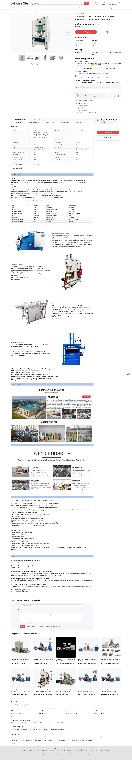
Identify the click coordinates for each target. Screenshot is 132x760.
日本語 (82, 750)
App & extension (102, 8)
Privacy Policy (89, 754)
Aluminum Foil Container (72, 713)
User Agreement (74, 754)
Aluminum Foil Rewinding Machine (74, 708)
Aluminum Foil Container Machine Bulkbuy (82, 740)
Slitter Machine (69, 711)
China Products (36, 749)
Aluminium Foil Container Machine (91, 737)
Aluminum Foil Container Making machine (48, 708)
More (12, 743)
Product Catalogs (32, 705)
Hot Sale (13, 708)
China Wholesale (59, 749)
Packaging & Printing (19, 10)
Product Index (92, 749)
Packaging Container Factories (36, 737)
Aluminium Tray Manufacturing (57, 729)
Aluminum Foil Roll (42, 713)
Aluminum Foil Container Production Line (49, 10)
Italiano (58, 750)
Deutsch (63, 750)
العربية (74, 750)
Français (46, 750)
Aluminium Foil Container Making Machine (45, 740)
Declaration (81, 754)
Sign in (119, 4)
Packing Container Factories (19, 737)
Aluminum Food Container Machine (38, 729)
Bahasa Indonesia (108, 750)
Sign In (77, 112)
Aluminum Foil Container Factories (72, 737)
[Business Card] (118, 126)
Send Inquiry (86, 32)
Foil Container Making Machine (66, 10)
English (30, 750)
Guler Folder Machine (16, 711)
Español (35, 750)
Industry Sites (76, 749)
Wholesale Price (68, 749)
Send (22, 626)
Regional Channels (84, 749)
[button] (88, 122)
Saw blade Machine (98, 711)
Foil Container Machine (63, 740)
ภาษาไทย (91, 750)
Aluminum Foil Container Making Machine (22, 740)
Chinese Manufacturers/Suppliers (48, 749)
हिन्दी (86, 750)
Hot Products (28, 749)
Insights (104, 749)
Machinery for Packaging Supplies (33, 10)
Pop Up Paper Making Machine (45, 711)
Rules (120, 8)
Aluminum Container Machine (110, 737)
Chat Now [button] (111, 32)
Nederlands (69, 750)
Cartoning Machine (98, 708)
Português (40, 750)
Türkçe (95, 750)
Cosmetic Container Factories (54, 737)
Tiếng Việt (101, 750)
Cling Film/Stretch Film (99, 713)
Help (94, 8)
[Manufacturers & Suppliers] (19, 3)
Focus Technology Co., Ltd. (56, 754)
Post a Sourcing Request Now (53, 626)
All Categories (16, 8)
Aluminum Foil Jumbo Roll (17, 713)
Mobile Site (99, 749)
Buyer (86, 8)
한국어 (78, 750)
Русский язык (52, 750)
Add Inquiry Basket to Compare (41, 64)
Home (12, 10)
